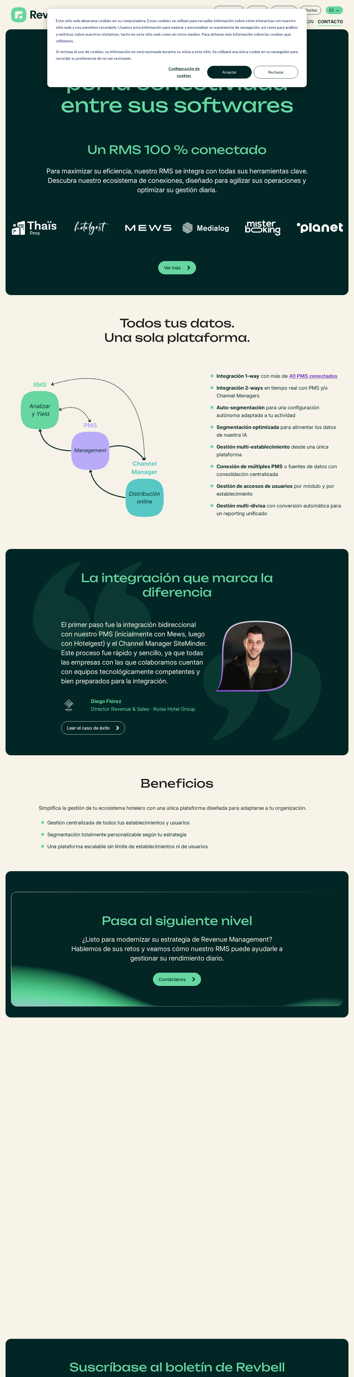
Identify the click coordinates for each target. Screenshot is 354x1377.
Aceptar (229, 72)
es (331, 10)
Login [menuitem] (307, 21)
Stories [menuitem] (310, 10)
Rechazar (276, 72)
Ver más (172, 267)
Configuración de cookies (184, 72)
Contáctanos (172, 979)
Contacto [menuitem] (330, 21)
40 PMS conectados (313, 376)
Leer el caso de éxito (88, 728)
